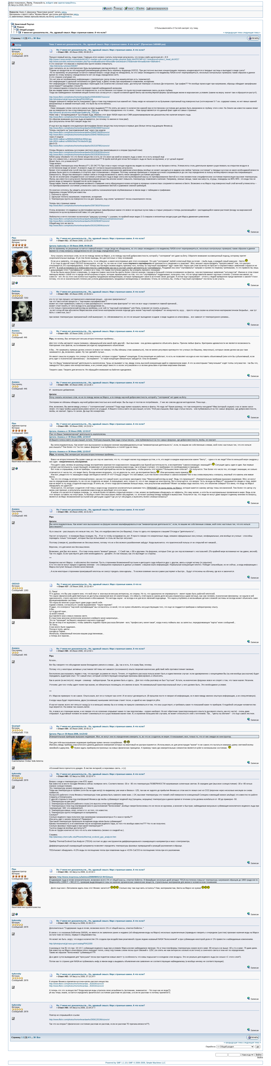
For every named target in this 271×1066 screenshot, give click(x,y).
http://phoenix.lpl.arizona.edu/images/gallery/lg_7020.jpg (74, 112)
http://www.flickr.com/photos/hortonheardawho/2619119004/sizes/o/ (79, 225)
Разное (20, 27)
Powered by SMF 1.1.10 (116, 1063)
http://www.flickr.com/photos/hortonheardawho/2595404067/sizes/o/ (79, 97)
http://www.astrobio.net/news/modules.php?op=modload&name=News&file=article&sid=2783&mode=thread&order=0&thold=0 (104, 61)
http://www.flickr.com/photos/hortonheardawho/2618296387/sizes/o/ (79, 221)
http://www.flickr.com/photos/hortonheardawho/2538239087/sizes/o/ (79, 128)
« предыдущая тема (232, 32)
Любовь (16, 291)
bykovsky (16, 49)
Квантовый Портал (24, 24)
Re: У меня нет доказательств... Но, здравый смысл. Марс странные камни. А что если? (100, 50)
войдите (49, 3)
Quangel (16, 726)
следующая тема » (251, 32)
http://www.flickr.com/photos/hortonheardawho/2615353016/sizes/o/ (79, 154)
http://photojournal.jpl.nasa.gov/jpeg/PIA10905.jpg (71, 99)
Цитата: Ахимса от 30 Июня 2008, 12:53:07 (70, 431)
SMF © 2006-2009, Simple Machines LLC (147, 1063)
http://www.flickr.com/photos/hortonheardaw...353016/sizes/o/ (76, 986)
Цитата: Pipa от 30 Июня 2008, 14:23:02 (68, 734)
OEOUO (16, 584)
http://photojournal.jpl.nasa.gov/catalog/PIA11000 (70, 943)
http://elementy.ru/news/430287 (64, 66)
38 (34, 38)
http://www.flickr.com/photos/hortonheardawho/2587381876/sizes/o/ (79, 205)
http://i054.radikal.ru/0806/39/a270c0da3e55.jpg (70, 141)
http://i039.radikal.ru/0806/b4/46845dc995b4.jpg (70, 139)
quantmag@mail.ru (63, 16)
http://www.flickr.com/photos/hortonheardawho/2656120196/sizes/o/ (79, 1019)
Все (38, 38)
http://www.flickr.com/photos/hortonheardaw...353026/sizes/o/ (76, 984)
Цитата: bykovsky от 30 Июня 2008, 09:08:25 (70, 246)
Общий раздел (27, 30)
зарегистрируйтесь (67, 3)
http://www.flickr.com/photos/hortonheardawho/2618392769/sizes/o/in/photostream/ (86, 219)
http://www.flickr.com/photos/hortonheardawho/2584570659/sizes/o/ (79, 132)
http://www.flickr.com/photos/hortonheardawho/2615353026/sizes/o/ (79, 152)
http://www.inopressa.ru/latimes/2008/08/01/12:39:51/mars (85, 877)
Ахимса (15, 331)
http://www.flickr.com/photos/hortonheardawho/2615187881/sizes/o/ (79, 146)
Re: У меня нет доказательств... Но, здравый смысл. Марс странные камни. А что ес (99, 584)
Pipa (14, 238)
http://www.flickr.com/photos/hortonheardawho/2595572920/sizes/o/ (79, 117)
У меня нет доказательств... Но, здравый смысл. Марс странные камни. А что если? (64, 32)
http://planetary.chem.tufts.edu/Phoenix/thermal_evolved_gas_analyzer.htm (82, 837)
